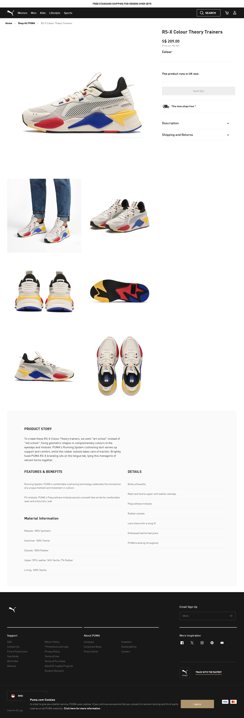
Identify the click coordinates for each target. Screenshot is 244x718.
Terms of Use (52, 656)
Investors (126, 641)
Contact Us (13, 646)
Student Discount (54, 670)
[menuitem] (22, 12)
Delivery (11, 665)
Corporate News (92, 646)
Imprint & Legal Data (18, 710)
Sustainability (128, 646)
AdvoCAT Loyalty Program (59, 665)
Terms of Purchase (55, 661)
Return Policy (52, 641)
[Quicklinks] (235, 13)
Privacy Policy (52, 651)
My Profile (12, 661)
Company (89, 641)
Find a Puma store (17, 651)
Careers (125, 651)
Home (8, 23)
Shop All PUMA (26, 23)
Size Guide (13, 656)
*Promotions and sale (56, 646)
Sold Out (198, 91)
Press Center (91, 651)
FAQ (9, 641)
